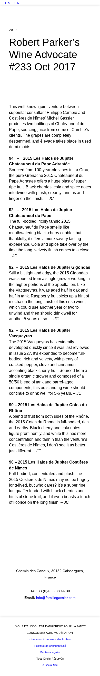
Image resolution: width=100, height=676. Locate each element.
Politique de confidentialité (50, 645)
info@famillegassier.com (56, 598)
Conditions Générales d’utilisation (50, 639)
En (8, 3)
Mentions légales (50, 652)
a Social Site (50, 665)
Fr (17, 3)
